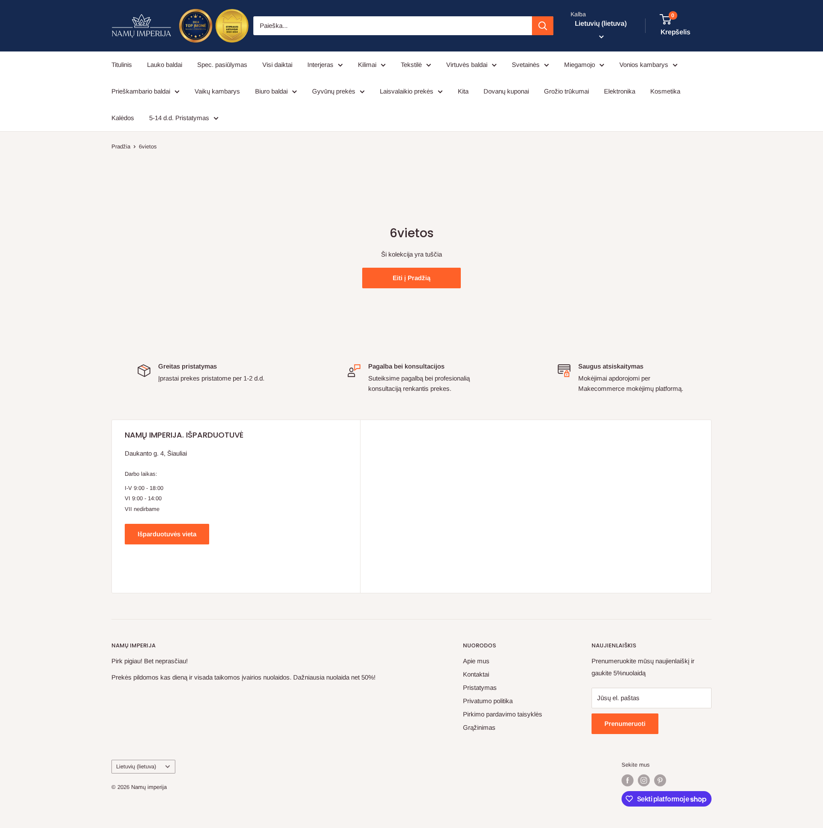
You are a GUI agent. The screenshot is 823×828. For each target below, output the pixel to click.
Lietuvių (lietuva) (136, 766)
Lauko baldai (164, 64)
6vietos (148, 146)
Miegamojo (579, 64)
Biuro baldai (271, 91)
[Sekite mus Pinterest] (660, 780)
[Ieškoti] (542, 25)
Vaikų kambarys (217, 91)
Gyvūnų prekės (333, 91)
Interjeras (320, 64)
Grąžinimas (479, 727)
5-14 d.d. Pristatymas (179, 117)
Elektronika (619, 91)
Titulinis (121, 64)
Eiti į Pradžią (411, 277)
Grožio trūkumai (566, 91)
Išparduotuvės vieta (167, 534)
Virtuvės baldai (466, 64)
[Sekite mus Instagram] (644, 780)
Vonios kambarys (643, 64)
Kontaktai (476, 674)
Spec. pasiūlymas (222, 64)
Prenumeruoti (625, 723)
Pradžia (120, 146)
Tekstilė (411, 64)
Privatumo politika (488, 700)
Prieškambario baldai (140, 91)
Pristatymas (480, 687)
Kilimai (367, 64)
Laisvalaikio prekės (406, 91)
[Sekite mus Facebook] (628, 780)
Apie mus (476, 661)
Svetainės (526, 64)
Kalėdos (122, 117)
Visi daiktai (277, 64)
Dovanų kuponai (506, 91)
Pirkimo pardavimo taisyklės (502, 714)
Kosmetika (665, 91)
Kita (463, 91)
